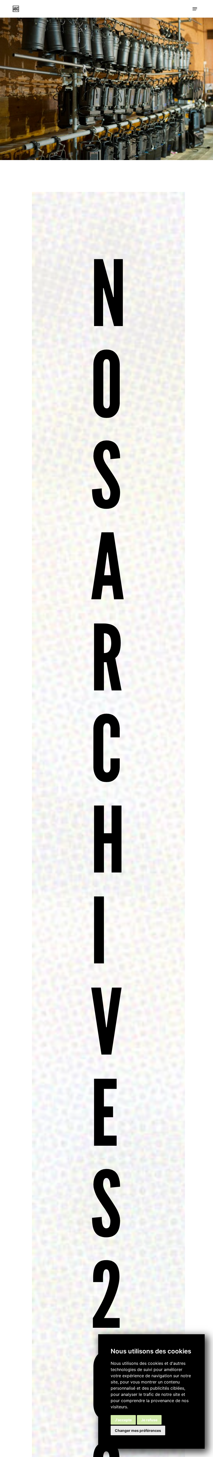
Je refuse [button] (149, 1420)
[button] (195, 8)
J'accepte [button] (123, 1420)
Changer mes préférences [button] (138, 1430)
